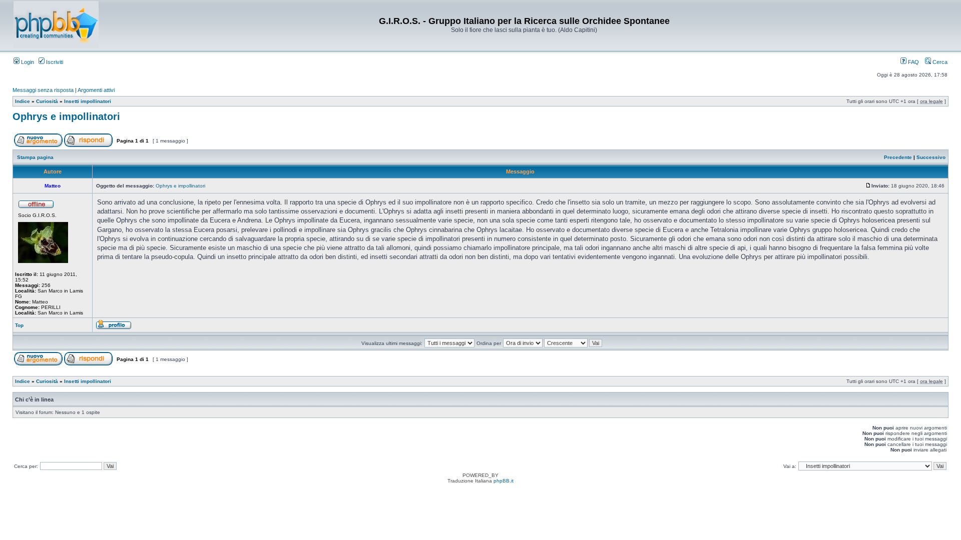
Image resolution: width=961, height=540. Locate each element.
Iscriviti (54, 62)
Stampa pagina (35, 157)
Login (27, 62)
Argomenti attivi (96, 90)
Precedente (898, 157)
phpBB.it (504, 481)
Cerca (939, 62)
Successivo (930, 157)
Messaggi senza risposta (43, 90)
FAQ (912, 62)
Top (19, 325)
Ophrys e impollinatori (66, 116)
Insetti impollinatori (87, 101)
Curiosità (47, 101)
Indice (22, 101)
